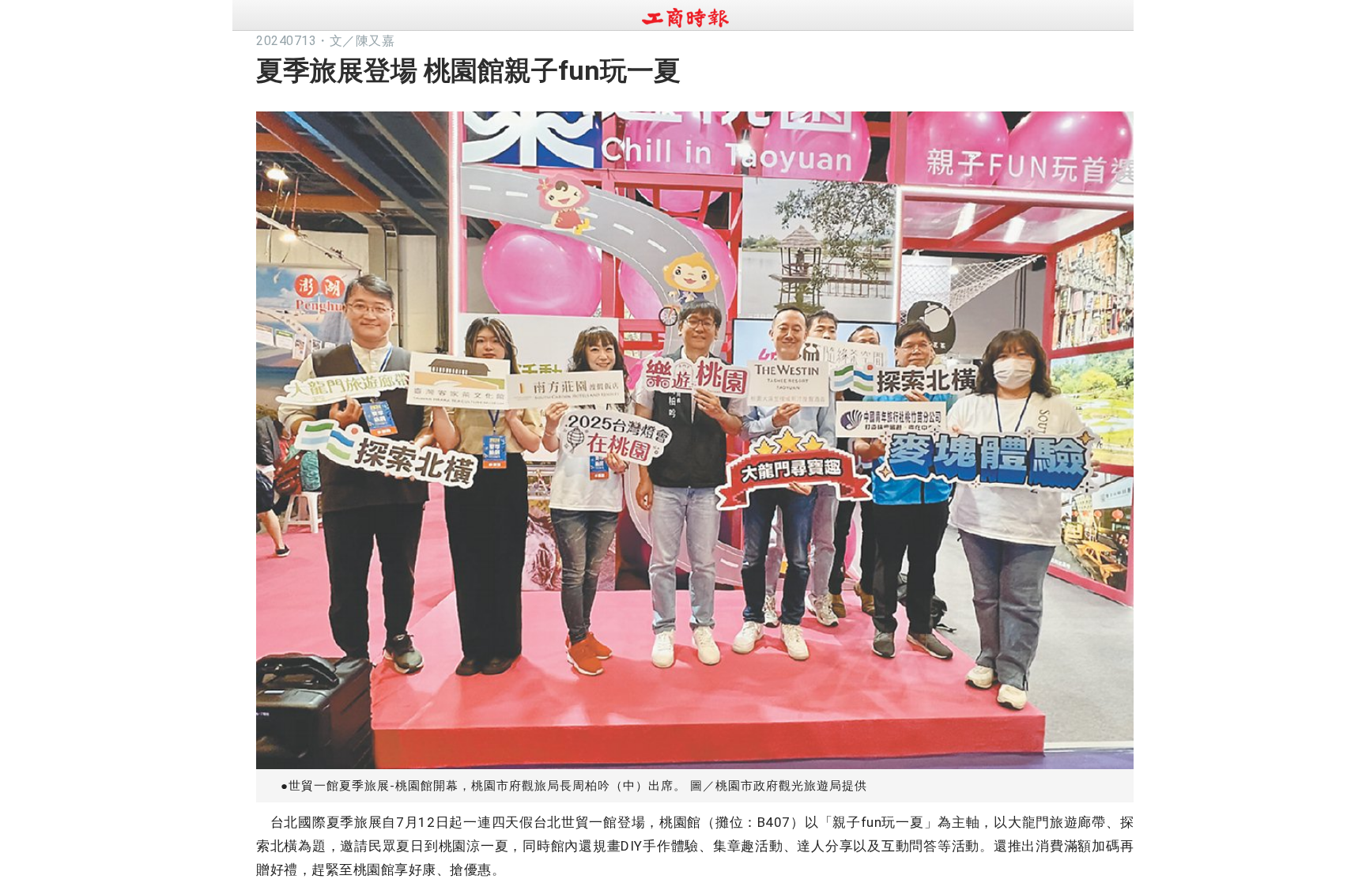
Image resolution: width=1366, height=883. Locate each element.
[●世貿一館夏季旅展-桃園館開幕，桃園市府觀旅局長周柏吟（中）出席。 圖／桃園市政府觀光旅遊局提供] (695, 436)
